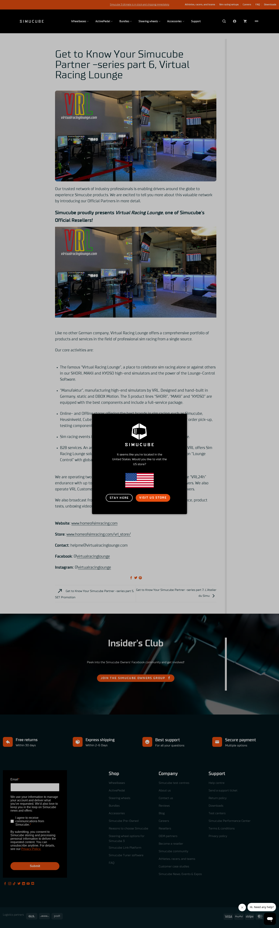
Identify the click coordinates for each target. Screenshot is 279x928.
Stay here (119, 497)
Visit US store (153, 497)
